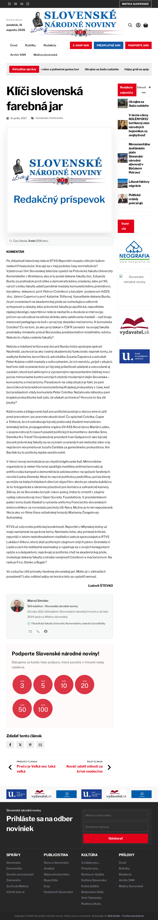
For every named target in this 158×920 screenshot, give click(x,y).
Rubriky (30, 45)
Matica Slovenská (135, 3)
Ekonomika (14, 868)
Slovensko (13, 862)
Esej (47, 886)
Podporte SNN (138, 45)
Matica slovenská (45, 55)
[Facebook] (46, 631)
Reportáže (51, 880)
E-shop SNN (81, 45)
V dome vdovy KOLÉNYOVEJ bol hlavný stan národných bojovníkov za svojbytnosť (139, 125)
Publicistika (56, 118)
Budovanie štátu (92, 892)
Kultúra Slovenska (93, 880)
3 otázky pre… (90, 862)
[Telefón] (38, 631)
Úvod (13, 45)
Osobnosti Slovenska (58, 892)
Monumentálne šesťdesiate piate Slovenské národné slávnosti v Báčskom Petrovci (139, 158)
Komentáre (42, 118)
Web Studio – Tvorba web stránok (126, 915)
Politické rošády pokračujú (136, 199)
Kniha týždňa (90, 886)
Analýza (49, 868)
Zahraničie (13, 880)
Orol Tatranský (91, 898)
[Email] (30, 631)
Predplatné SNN (108, 45)
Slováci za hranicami (20, 874)
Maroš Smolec (38, 601)
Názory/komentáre (56, 874)
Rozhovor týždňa (92, 874)
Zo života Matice (17, 886)
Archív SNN (18, 55)
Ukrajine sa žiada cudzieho (96, 69)
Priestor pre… (90, 868)
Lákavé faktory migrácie (139, 184)
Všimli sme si (15, 892)
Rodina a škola (91, 904)
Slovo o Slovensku (56, 862)
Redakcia (50, 45)
